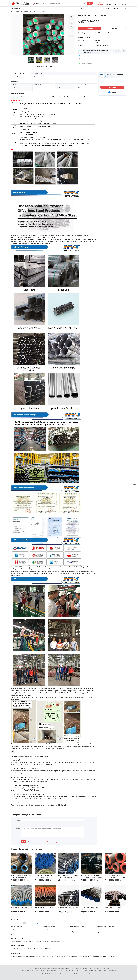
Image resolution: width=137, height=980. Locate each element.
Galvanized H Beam (30, 948)
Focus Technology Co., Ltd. (58, 973)
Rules (124, 8)
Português (42, 970)
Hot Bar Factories (61, 956)
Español (36, 970)
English (31, 970)
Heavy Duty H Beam (17, 948)
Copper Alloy (100, 932)
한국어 (81, 970)
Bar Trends (38, 960)
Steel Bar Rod (96, 956)
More (12, 963)
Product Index (96, 968)
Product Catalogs (33, 923)
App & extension (106, 8)
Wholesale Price (70, 968)
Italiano (60, 970)
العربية (77, 970)
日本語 (85, 970)
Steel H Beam (41, 11)
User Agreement (77, 973)
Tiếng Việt (105, 970)
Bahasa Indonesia (112, 970)
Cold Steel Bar (86, 956)
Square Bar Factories (48, 956)
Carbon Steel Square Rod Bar (110, 956)
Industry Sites (79, 968)
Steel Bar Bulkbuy (48, 960)
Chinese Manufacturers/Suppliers (49, 968)
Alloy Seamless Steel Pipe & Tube (19, 929)
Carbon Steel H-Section (44, 948)
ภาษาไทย (94, 970)
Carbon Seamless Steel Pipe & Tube (105, 926)
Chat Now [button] (115, 28)
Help (97, 8)
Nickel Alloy (71, 932)
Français (48, 970)
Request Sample (108, 33)
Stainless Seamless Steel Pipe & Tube (77, 926)
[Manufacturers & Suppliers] (20, 3)
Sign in (124, 4)
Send (23, 842)
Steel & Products (32, 11)
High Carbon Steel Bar (73, 956)
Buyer (89, 8)
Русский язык (54, 970)
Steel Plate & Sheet (101, 929)
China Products (37, 968)
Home (12, 11)
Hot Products (30, 968)
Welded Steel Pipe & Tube (46, 929)
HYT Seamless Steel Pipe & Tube (47, 926)
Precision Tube (72, 929)
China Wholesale (62, 968)
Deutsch (65, 970)
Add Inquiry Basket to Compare (43, 66)
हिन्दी (90, 970)
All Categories (17, 8)
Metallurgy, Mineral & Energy (22, 11)
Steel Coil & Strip (15, 932)
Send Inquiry (89, 28)
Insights (108, 968)
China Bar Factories (17, 956)
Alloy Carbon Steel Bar (18, 960)
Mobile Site (103, 968)
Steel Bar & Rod (43, 932)
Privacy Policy (92, 973)
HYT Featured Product (16, 926)
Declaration (84, 973)
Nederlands (71, 970)
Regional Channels (87, 968)
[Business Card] (123, 80)
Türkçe (99, 970)
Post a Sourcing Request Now (55, 842)
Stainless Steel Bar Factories (33, 956)
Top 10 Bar (29, 960)
